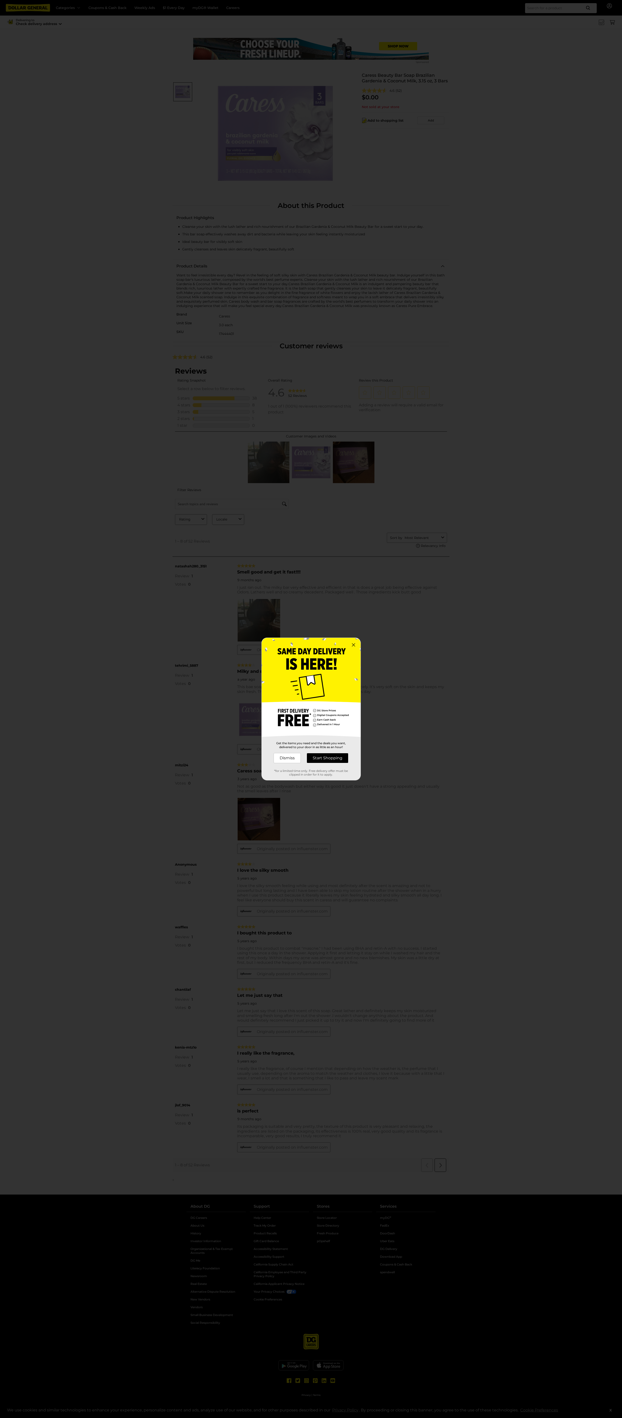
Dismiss (287, 758)
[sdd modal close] (353, 645)
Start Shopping (327, 758)
